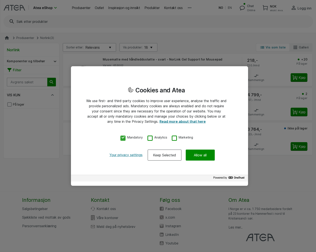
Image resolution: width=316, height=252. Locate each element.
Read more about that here (183, 121)
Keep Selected (164, 155)
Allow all (200, 155)
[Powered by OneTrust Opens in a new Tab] (229, 178)
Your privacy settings (126, 154)
